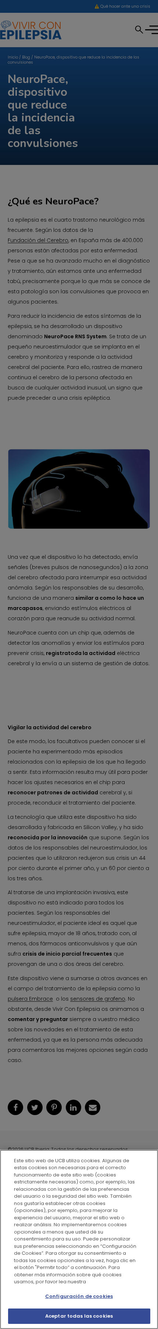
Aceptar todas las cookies (79, 1316)
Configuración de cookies (79, 1296)
